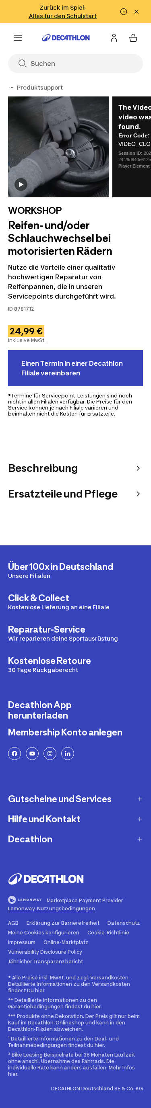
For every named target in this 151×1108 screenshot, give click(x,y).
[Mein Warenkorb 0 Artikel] (133, 37)
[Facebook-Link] (14, 753)
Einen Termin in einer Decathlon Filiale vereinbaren (72, 368)
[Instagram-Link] (49, 753)
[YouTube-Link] (32, 753)
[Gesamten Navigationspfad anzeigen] (11, 87)
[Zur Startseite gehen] (66, 37)
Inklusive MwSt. (27, 340)
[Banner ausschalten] (123, 11)
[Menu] (17, 37)
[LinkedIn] (67, 753)
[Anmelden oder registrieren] (114, 37)
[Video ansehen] (20, 184)
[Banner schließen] (136, 11)
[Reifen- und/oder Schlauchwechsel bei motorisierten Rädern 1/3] (58, 146)
